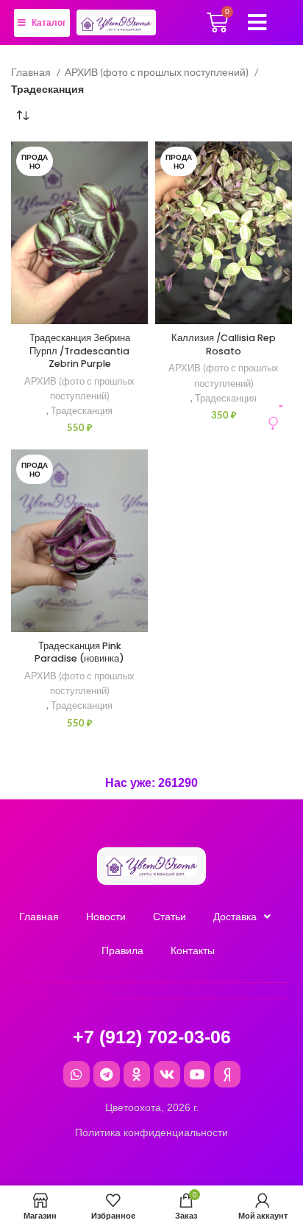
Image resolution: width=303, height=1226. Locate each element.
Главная (32, 72)
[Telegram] (106, 1074)
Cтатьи (169, 916)
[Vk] (167, 1074)
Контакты (193, 950)
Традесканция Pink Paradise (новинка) (79, 652)
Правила (122, 950)
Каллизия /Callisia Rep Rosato (223, 344)
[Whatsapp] (76, 1074)
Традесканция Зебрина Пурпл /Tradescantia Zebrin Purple (79, 351)
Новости (106, 916)
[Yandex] (227, 1074)
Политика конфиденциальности (151, 1132)
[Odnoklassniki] (137, 1074)
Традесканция (82, 410)
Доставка (235, 916)
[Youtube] (197, 1074)
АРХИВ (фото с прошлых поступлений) (158, 72)
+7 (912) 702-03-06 (152, 1036)
